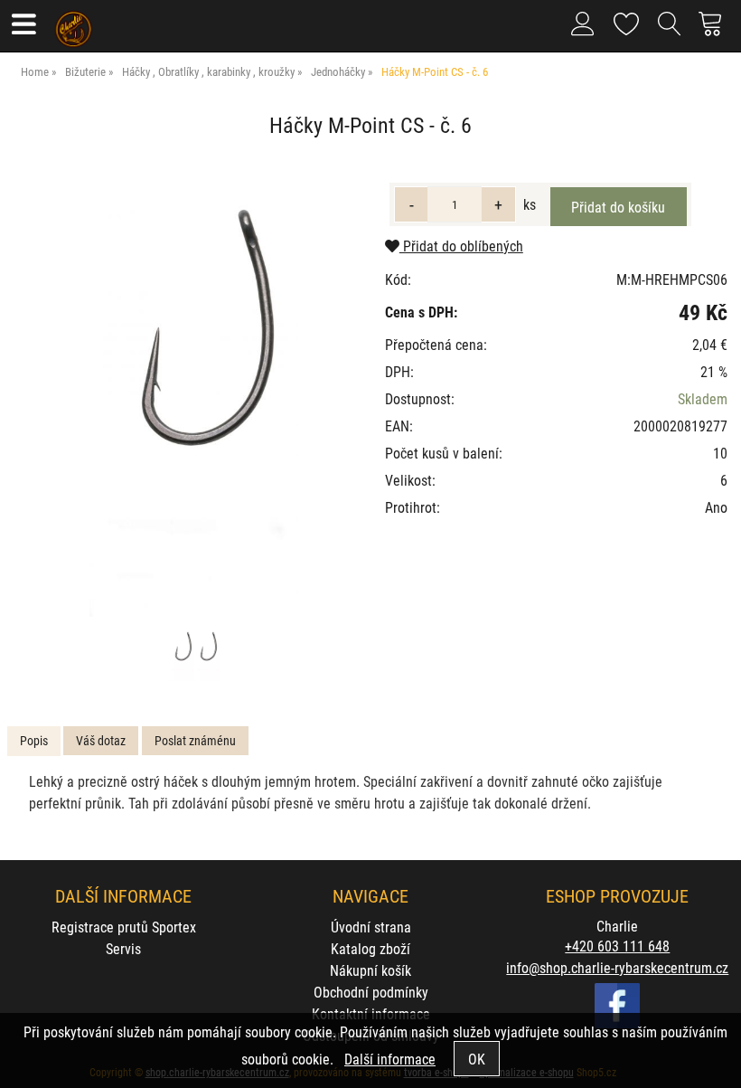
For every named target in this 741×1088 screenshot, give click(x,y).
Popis (34, 740)
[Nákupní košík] (715, 31)
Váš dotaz (101, 740)
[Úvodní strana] (73, 22)
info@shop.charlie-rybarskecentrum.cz (617, 967)
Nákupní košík (370, 969)
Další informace (390, 1058)
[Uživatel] (627, 20)
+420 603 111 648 (617, 945)
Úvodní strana (371, 926)
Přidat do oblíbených (461, 245)
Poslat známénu (195, 740)
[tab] (34, 741)
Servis (123, 948)
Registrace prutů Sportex (124, 926)
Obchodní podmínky (371, 991)
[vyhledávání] (669, 31)
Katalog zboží (370, 948)
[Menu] (23, 26)
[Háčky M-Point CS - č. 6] (193, 391)
